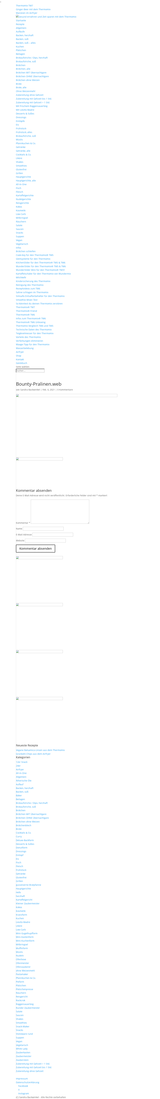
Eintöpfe (20, 121)
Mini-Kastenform (25, 936)
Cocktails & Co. (23, 154)
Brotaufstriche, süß (26, 61)
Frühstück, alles (24, 132)
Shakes (19, 161)
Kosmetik (20, 210)
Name (19, 528)
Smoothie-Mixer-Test (27, 299)
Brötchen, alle (23, 68)
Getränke (20, 147)
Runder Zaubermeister (28, 1007)
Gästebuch (21, 363)
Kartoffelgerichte (25, 195)
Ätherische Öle (23, 780)
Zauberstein (22, 1059)
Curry (19, 836)
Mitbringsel (22, 217)
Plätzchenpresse (24, 989)
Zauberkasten (23, 1052)
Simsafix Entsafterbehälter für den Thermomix (40, 296)
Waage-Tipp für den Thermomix (32, 344)
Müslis (19, 139)
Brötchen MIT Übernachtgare (31, 72)
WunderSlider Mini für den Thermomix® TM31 (40, 269)
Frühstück (21, 128)
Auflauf (19, 784)
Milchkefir (21, 277)
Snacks (19, 232)
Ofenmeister (22, 963)
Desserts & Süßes (25, 113)
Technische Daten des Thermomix (34, 329)
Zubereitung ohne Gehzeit (29, 94)
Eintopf (19, 855)
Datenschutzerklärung (27, 1082)
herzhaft (20, 896)
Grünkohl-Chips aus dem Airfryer (33, 753)
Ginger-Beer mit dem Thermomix (33, 9)
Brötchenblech (23, 825)
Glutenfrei (21, 169)
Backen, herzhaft (24, 35)
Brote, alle (21, 87)
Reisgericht (22, 996)
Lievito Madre (23, 922)
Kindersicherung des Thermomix (33, 281)
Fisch (18, 188)
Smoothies (21, 165)
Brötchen (20, 65)
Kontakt (20, 359)
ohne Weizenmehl (25, 970)
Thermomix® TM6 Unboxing (30, 322)
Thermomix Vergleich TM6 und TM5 (34, 325)
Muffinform (22, 948)
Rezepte (20, 24)
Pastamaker (22, 974)
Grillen (19, 173)
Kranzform (21, 914)
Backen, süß (22, 39)
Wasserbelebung (25, 348)
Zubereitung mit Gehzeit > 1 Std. (33, 102)
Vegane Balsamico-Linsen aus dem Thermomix (40, 750)
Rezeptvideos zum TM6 (28, 288)
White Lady (22, 1048)
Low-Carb (21, 214)
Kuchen (20, 46)
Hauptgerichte (23, 176)
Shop (18, 355)
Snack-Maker (22, 1026)
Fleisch (19, 191)
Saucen (20, 229)
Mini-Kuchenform (25, 940)
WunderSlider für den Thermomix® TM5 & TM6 (41, 266)
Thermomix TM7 (24, 5)
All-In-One (21, 184)
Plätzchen (21, 50)
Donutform (21, 847)
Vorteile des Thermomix (28, 337)
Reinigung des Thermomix (29, 284)
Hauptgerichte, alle (26, 180)
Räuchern (21, 221)
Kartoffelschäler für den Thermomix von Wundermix (43, 273)
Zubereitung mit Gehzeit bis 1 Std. (34, 98)
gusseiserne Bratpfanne (28, 884)
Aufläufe (20, 31)
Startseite (21, 20)
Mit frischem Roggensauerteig (32, 106)
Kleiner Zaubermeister (28, 903)
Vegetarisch (22, 243)
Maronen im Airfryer (26, 12)
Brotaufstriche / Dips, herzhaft (32, 57)
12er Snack (21, 761)
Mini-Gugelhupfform (27, 933)
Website (20, 540)
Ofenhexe (21, 959)
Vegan (19, 240)
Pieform (20, 981)
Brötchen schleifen (26, 251)
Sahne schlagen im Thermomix (32, 292)
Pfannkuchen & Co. (26, 143)
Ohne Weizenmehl (25, 91)
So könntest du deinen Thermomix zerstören (39, 303)
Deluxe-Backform (25, 840)
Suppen (20, 236)
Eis (17, 124)
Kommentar (23, 522)
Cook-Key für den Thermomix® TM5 (34, 255)
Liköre (19, 158)
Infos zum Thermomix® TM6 (31, 318)
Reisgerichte (22, 202)
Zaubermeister (23, 1056)
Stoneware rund (24, 1033)
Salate (19, 225)
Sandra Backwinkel (30, 389)
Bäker (19, 795)
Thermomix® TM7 (25, 307)
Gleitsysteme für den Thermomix (33, 258)
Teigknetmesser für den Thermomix (34, 333)
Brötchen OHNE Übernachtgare (32, 76)
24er (18, 765)
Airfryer (20, 351)
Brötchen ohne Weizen (28, 80)
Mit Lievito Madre (25, 109)
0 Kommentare (65, 389)
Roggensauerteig (25, 1004)
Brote (19, 83)
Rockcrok (20, 1000)
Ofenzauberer (23, 966)
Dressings (21, 117)
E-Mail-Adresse (24, 534)
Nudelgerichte (23, 199)
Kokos (19, 206)
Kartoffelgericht (24, 899)
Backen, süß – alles (26, 42)
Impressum (22, 1078)
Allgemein (21, 27)
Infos (18, 247)
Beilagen (20, 53)
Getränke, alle (23, 150)
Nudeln (20, 955)
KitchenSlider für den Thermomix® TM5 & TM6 (40, 262)
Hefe (18, 892)
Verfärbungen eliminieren (29, 340)
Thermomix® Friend (26, 310)
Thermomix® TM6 (25, 314)
